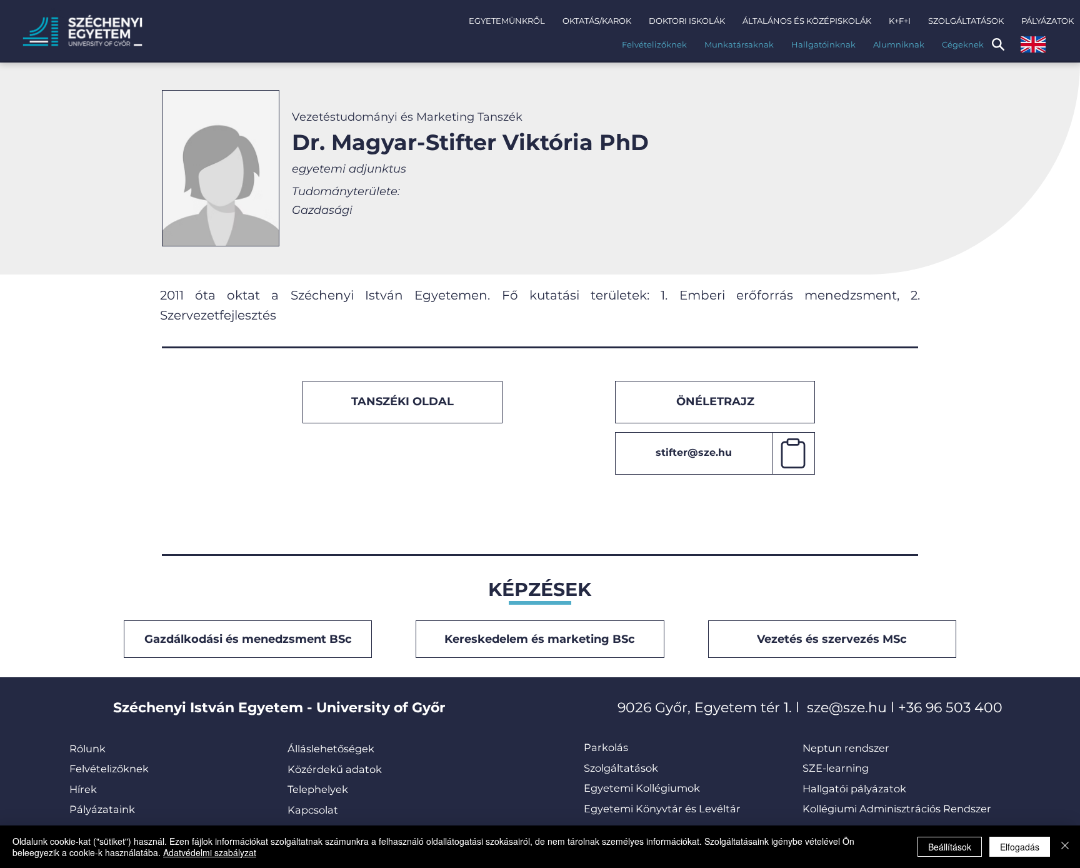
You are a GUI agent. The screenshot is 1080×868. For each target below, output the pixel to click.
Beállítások (949, 846)
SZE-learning (835, 768)
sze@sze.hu (847, 707)
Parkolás (606, 747)
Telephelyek (318, 789)
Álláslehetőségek (331, 748)
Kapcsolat (313, 810)
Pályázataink (102, 809)
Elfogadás (1019, 846)
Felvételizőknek (109, 768)
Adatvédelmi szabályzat (209, 852)
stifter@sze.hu (694, 452)
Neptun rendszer (845, 748)
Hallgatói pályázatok (854, 788)
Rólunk (87, 748)
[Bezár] (1065, 846)
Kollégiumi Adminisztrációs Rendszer (896, 808)
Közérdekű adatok (335, 769)
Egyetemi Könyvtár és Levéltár (662, 808)
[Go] (793, 453)
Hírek (83, 789)
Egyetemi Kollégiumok (643, 788)
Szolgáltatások (621, 768)
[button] (506, 21)
